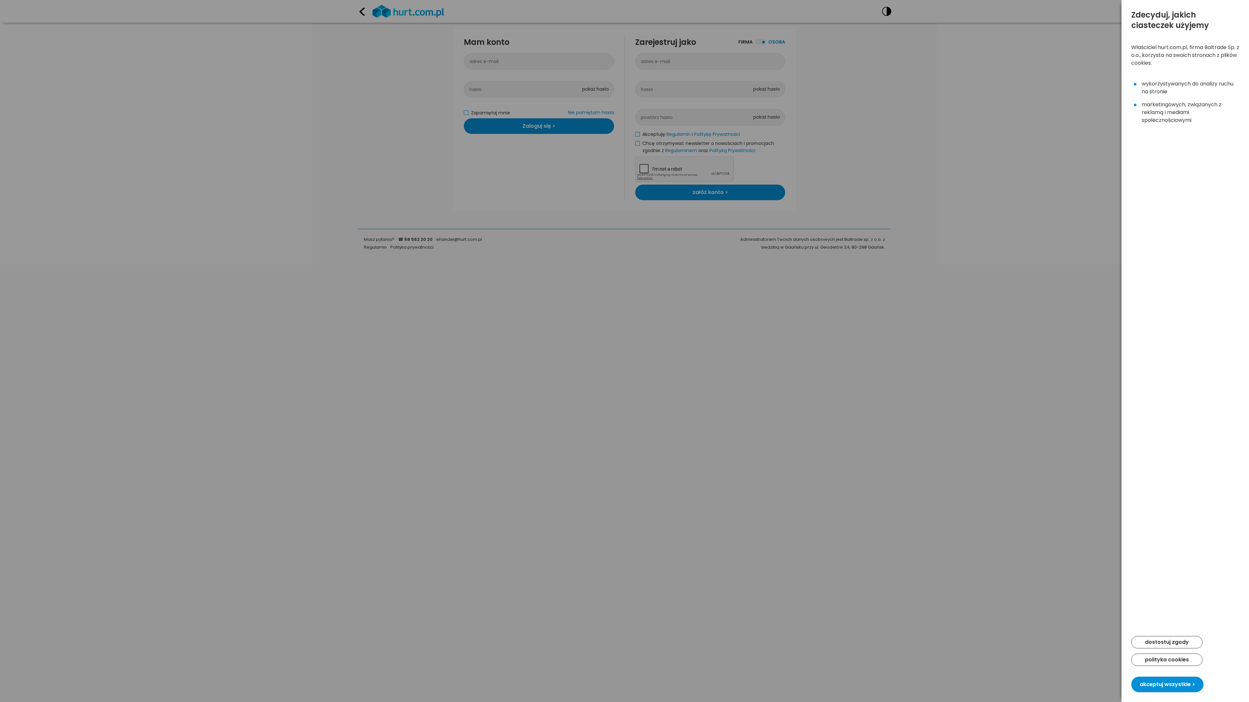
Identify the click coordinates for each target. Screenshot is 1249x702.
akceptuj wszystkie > (1167, 684)
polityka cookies (1167, 659)
